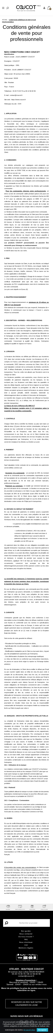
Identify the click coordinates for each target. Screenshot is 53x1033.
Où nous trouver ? (26, 937)
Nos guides (26, 931)
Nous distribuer (26, 942)
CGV (26, 945)
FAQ (26, 939)
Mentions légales (26, 948)
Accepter (42, 1030)
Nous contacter (26, 934)
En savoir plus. (29, 1030)
